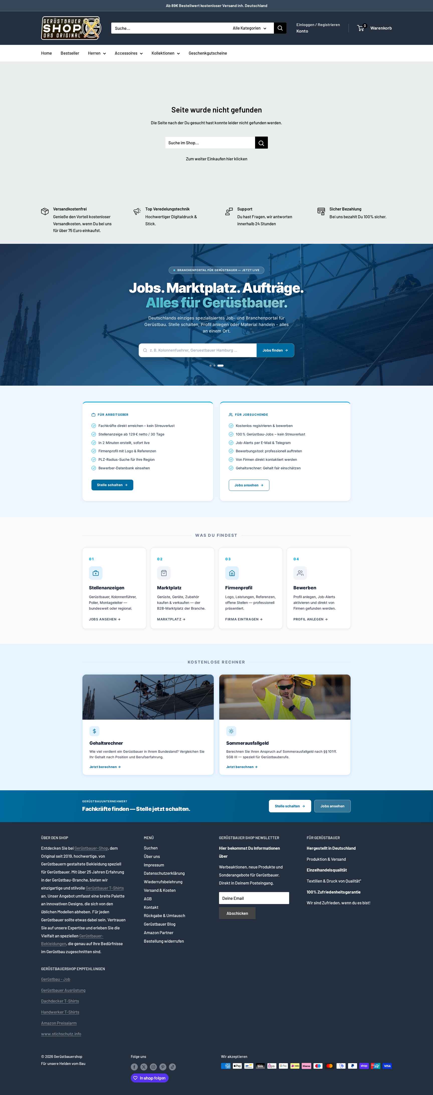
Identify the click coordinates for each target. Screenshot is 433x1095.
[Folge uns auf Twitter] (143, 1066)
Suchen (151, 847)
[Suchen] (280, 28)
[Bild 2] (214, 366)
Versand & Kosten (160, 890)
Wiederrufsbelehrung (163, 881)
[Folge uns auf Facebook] (134, 1066)
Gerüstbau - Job (55, 978)
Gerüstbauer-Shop (91, 847)
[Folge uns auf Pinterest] (162, 1066)
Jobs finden (273, 350)
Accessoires (126, 52)
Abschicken (237, 913)
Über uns (152, 856)
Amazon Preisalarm (59, 1022)
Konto (302, 31)
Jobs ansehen (246, 485)
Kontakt (151, 907)
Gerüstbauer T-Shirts (105, 887)
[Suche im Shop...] (261, 143)
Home (46, 52)
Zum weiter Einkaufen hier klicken (216, 158)
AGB (148, 898)
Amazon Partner (158, 932)
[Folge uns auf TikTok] (172, 1066)
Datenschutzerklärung (164, 872)
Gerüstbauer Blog (159, 923)
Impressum (154, 864)
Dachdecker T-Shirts (60, 1000)
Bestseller (70, 52)
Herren (94, 52)
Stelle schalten (110, 485)
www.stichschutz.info (61, 1033)
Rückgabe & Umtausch (164, 915)
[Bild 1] (210, 366)
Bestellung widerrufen (164, 940)
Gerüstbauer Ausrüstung (63, 990)
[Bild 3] (221, 366)
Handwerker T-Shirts (60, 1011)
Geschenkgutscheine (208, 52)
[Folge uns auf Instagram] (153, 1066)
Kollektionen (163, 52)
